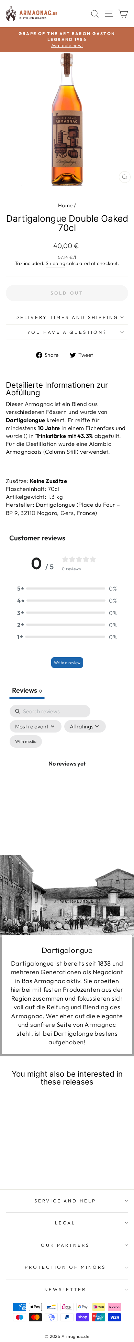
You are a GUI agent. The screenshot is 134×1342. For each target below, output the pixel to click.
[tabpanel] (67, 771)
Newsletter (65, 1289)
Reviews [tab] (27, 690)
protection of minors (65, 1267)
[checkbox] (26, 741)
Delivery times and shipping (66, 317)
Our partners (65, 1245)
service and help (65, 1200)
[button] (67, 588)
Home (65, 205)
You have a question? (67, 332)
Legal (65, 1222)
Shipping (55, 263)
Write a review (67, 662)
